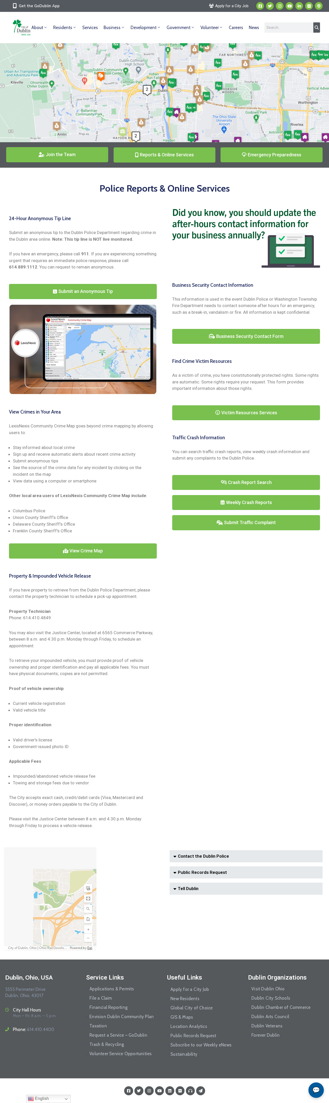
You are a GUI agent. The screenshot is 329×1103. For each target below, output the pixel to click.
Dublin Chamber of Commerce (280, 1007)
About (37, 27)
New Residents (184, 998)
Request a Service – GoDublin (118, 1035)
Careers (236, 27)
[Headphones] (190, 1090)
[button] (246, 856)
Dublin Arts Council (270, 1016)
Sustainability (183, 1054)
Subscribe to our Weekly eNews (201, 1044)
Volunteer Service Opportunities (120, 1053)
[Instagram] (280, 6)
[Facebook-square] (260, 6)
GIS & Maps (181, 1017)
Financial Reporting (108, 1007)
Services (90, 27)
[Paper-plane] (200, 1090)
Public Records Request (202, 872)
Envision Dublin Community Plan (121, 1016)
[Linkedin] (299, 6)
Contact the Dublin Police (203, 856)
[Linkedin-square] (169, 1090)
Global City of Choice (191, 1007)
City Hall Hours (27, 1009)
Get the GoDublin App (39, 5)
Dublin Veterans (266, 1025)
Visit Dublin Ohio (268, 988)
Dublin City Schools (270, 998)
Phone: (33, 1029)
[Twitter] (270, 6)
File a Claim (100, 998)
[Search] (316, 27)
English (41, 1098)
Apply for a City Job (189, 989)
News (254, 27)
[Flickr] (309, 6)
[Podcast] (319, 6)
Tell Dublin (188, 888)
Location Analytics (188, 1026)
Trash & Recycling (106, 1044)
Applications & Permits (111, 988)
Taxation (98, 1025)
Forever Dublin (265, 1035)
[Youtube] (289, 6)
